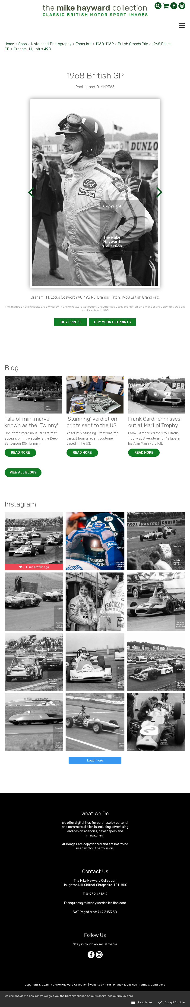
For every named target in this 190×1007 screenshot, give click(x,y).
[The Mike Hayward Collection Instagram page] (181, 5)
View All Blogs (23, 472)
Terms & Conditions (152, 984)
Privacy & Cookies (125, 984)
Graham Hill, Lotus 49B (32, 49)
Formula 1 (83, 44)
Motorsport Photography (51, 44)
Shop (22, 44)
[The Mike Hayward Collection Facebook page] (173, 5)
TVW (108, 984)
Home (9, 44)
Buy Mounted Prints (112, 322)
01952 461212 (97, 894)
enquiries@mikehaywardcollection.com (96, 903)
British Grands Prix (133, 44)
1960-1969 (104, 44)
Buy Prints (70, 322)
